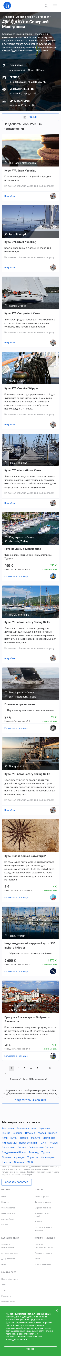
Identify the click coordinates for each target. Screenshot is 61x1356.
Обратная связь (8, 1208)
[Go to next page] (5, 1073)
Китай (14, 1138)
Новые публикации (9, 1279)
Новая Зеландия (28, 1142)
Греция (6, 1133)
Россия (22, 1147)
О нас (3, 1197)
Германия (44, 1128)
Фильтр (33, 117)
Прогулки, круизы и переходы (43, 1228)
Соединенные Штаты (14, 1152)
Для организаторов (9, 1253)
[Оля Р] (53, 728)
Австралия (8, 1128)
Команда (5, 1202)
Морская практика (43, 1208)
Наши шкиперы (8, 1213)
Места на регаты (42, 1197)
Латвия (24, 1138)
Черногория (48, 1157)
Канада (52, 1133)
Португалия (8, 1147)
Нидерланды (9, 1142)
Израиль (18, 1133)
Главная (8, 16)
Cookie (37, 1259)
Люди (3, 1285)
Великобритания (26, 1128)
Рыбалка (38, 1222)
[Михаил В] (53, 897)
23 (50, 1068)
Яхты (3, 1290)
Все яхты (5, 1225)
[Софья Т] (53, 971)
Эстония (19, 1162)
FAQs (3, 1264)
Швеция (6, 1162)
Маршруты (6, 1296)
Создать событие (16, 1182)
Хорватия (32, 1157)
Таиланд (34, 1152)
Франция (19, 1157)
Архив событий (8, 1219)
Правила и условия (43, 1253)
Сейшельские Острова (41, 1147)
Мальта (35, 1138)
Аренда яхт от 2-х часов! (32, 16)
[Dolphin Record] (53, 1056)
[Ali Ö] (53, 576)
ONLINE (30, 1162)
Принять (30, 1349)
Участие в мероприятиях (7, 1246)
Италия (42, 1133)
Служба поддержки (43, 1264)
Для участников (8, 1259)
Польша (53, 1142)
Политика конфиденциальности (44, 1246)
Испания (30, 1133)
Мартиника (49, 1138)
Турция (45, 1152)
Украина (7, 1157)
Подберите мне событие (30, 1100)
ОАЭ (43, 1142)
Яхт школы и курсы (43, 1202)
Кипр (5, 1138)
